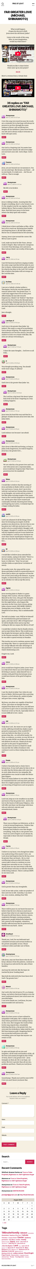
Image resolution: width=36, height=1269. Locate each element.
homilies (18, 1239)
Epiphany (28, 1237)
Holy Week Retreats (27, 1195)
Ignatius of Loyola (5, 1241)
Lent (15, 1245)
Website (4, 1135)
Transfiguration (19, 1257)
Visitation (27, 1257)
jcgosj (12, 1241)
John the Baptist (7, 1246)
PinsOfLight (28, 1253)
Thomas (12, 1257)
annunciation (31, 1233)
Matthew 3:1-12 (14, 1249)
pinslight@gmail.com (9, 1195)
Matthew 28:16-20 (7, 1253)
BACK (18, 72)
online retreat (18, 1253)
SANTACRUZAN (18, 1191)
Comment (5, 1103)
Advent (23, 1233)
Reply (4, 137)
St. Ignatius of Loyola (24, 1255)
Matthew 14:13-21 (19, 1251)
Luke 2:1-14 (4, 1247)
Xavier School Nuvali (6, 1258)
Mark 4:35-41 (11, 1247)
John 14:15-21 (24, 1241)
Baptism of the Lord (15, 1235)
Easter (20, 1237)
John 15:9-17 (4, 1243)
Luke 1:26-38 (25, 1246)
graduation (5, 1239)
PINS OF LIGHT (18, 3)
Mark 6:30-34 (20, 1247)
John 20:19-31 (21, 1243)
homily (23, 1239)
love (20, 1246)
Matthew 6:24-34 (24, 1249)
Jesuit (17, 1241)
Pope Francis (6, 1255)
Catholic (25, 1235)
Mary (26, 1248)
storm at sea (5, 1257)
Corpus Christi (12, 1237)
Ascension (5, 1235)
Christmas (5, 1237)
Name (3, 1119)
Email (3, 1127)
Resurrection (15, 1255)
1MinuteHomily (11, 1232)
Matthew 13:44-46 (8, 1251)
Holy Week (12, 1239)
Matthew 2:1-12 (6, 1249)
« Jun (4, 1223)
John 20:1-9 (12, 1243)
